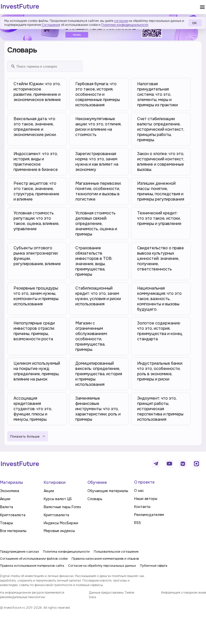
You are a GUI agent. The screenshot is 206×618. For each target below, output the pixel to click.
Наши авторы (145, 498)
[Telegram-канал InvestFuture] (156, 464)
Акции (5, 499)
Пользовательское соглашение (116, 552)
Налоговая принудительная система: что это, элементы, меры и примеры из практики (157, 94)
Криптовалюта (12, 515)
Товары (6, 523)
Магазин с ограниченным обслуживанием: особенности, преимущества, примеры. (91, 336)
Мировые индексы (59, 531)
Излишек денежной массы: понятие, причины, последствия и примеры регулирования (160, 191)
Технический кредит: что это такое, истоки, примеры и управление (159, 218)
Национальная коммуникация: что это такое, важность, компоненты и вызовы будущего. (159, 299)
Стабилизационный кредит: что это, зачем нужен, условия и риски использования (98, 296)
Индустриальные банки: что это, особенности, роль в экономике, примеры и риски (160, 371)
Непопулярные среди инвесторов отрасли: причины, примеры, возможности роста (34, 331)
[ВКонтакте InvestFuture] (183, 464)
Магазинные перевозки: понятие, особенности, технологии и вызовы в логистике (98, 191)
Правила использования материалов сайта (32, 566)
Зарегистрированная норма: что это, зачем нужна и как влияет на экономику (96, 161)
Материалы (11, 482)
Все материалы (13, 531)
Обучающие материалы (107, 491)
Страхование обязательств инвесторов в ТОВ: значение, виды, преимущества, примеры (93, 261)
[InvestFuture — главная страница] (20, 7)
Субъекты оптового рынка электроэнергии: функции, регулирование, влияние (37, 255)
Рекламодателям (149, 514)
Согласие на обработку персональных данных (102, 566)
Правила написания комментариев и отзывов (105, 559)
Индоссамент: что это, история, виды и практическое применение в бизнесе (36, 161)
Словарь (94, 499)
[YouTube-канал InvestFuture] (169, 464)
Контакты (142, 506)
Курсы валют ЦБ (58, 499)
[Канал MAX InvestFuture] (196, 464)
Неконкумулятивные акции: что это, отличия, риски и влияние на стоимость (98, 126)
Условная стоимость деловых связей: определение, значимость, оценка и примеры (96, 223)
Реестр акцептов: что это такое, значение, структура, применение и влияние (36, 191)
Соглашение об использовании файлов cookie (34, 559)
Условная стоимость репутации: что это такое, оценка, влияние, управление (36, 220)
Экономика (9, 491)
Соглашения (51, 25)
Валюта (6, 507)
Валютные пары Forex (62, 507)
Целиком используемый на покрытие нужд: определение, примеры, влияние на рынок (37, 371)
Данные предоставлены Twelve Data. (111, 595)
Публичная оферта (153, 566)
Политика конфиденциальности (66, 552)
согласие (121, 21)
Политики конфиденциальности (124, 25)
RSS (137, 522)
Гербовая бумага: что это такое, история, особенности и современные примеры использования (97, 94)
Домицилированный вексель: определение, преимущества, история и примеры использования (98, 374)
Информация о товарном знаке (183, 593)
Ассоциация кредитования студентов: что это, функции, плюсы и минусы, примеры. (33, 409)
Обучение (97, 482)
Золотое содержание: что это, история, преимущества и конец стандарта (159, 331)
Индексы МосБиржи (61, 523)
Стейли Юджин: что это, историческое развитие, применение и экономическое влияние (37, 91)
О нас (139, 490)
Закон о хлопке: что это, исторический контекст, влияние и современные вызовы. (160, 161)
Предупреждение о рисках (19, 552)
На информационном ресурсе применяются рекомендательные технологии (32, 595)
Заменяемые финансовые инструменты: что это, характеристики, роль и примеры (98, 409)
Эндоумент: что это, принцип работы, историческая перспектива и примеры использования (160, 409)
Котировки (55, 482)
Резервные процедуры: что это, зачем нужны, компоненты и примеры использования (36, 296)
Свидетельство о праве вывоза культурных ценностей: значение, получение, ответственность (160, 258)
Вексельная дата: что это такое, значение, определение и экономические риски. (35, 126)
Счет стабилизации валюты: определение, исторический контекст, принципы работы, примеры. (160, 129)
